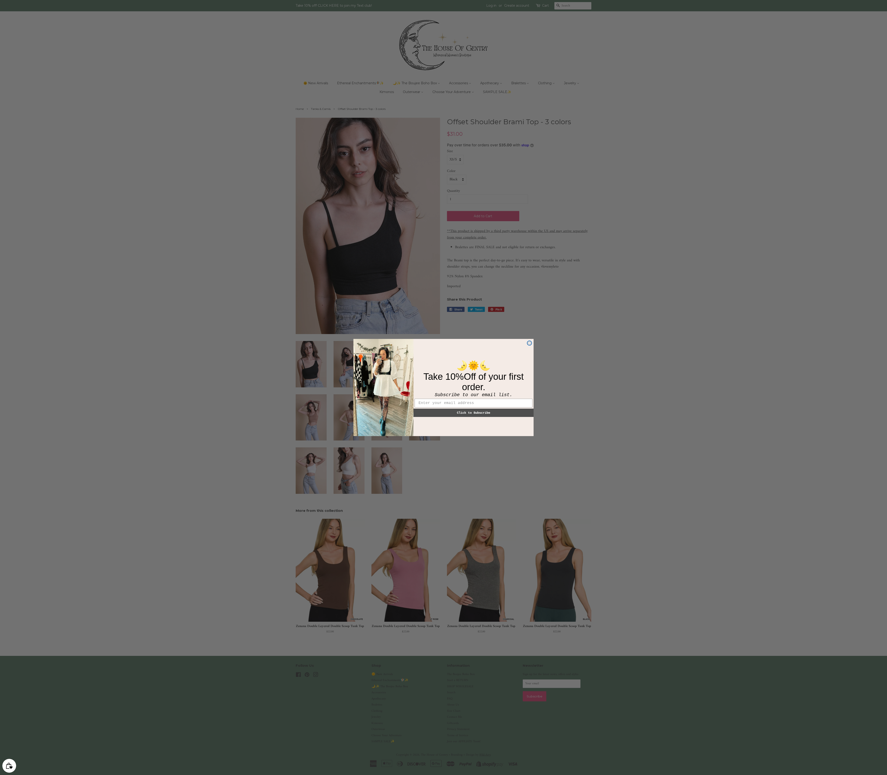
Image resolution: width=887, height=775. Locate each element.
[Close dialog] (529, 343)
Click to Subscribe (473, 413)
